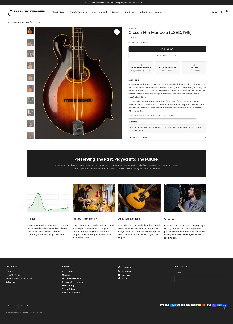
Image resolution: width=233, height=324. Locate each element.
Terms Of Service (70, 289)
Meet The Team (13, 275)
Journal (158, 12)
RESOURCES (12, 267)
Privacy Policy (68, 285)
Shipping (66, 275)
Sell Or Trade (146, 12)
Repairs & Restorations (72, 282)
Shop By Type (58, 12)
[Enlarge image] (117, 32)
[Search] (221, 12)
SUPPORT (67, 267)
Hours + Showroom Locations (19, 278)
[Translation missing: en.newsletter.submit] (224, 279)
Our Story (10, 271)
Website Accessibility (71, 292)
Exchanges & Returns (71, 278)
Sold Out (168, 49)
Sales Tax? (11, 282)
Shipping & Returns (138, 138)
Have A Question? (169, 55)
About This (134, 80)
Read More (133, 122)
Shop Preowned (99, 12)
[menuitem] (59, 12)
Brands (115, 12)
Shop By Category (78, 12)
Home (7, 22)
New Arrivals (130, 12)
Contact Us (67, 271)
